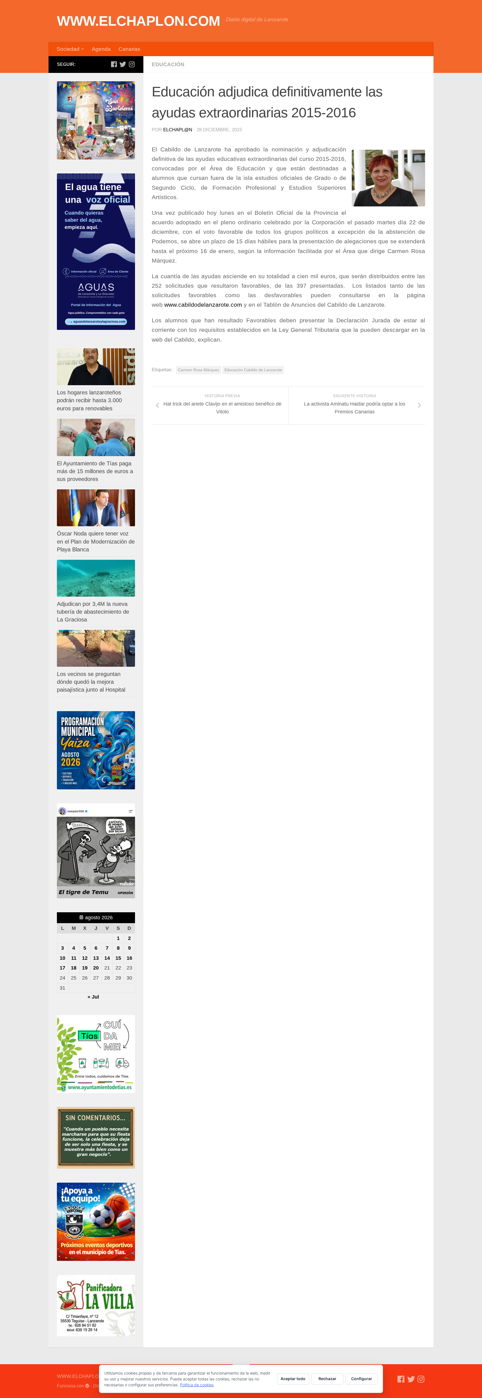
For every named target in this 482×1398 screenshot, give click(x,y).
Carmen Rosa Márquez (198, 370)
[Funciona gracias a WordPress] (87, 1386)
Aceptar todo (293, 1378)
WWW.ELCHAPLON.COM (138, 21)
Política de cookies (197, 1384)
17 (62, 968)
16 (129, 958)
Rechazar (327, 1378)
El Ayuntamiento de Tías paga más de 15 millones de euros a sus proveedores (95, 471)
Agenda (101, 49)
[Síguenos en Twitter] (122, 64)
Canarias (129, 49)
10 (62, 958)
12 (85, 958)
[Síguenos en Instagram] (131, 64)
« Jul (93, 997)
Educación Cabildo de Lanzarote (253, 370)
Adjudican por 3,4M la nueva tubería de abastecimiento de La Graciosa (93, 612)
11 (73, 958)
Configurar (361, 1378)
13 (96, 958)
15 (118, 958)
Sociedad (68, 49)
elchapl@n (177, 129)
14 (107, 958)
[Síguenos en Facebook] (113, 64)
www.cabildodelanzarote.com (203, 304)
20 (96, 968)
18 (73, 968)
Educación (168, 64)
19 (85, 968)
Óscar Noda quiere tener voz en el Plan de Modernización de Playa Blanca (96, 541)
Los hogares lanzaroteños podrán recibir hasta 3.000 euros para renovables (89, 400)
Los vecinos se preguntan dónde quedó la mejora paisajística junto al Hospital (91, 682)
